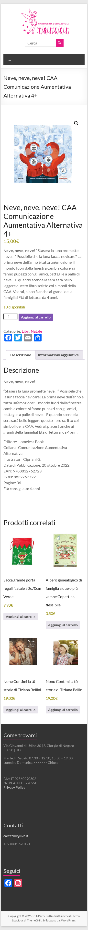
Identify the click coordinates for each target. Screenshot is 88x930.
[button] (76, 123)
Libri (25, 331)
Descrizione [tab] (20, 354)
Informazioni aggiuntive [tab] (58, 354)
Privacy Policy (14, 787)
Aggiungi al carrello (36, 317)
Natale (36, 331)
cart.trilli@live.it (15, 836)
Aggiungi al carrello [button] (20, 616)
